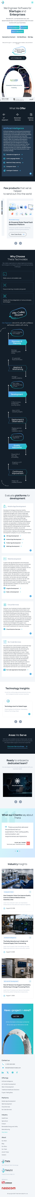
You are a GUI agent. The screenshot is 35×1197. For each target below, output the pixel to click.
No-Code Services (14, 642)
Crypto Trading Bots (7, 1092)
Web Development (14, 559)
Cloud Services (13, 605)
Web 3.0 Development (8, 1087)
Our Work (4, 1141)
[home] (3, 2)
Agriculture (5, 1121)
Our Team (4, 1149)
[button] (32, 2)
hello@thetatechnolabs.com (13, 1068)
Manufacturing (6, 1129)
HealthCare (5, 1118)
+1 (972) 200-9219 (10, 1064)
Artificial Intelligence (7, 1081)
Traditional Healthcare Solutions (10, 1089)
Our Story (4, 1146)
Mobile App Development (17, 506)
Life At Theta (5, 1152)
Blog (3, 1143)
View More (4, 1132)
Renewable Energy (10, 219)
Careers (4, 1155)
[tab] (17, 118)
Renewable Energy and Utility (10, 1126)
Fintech (4, 1124)
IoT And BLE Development (9, 1084)
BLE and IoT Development (15, 128)
